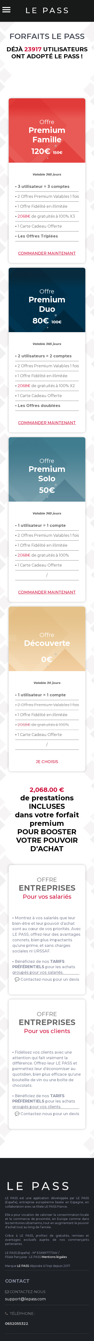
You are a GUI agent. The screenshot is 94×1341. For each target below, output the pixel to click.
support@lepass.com (25, 1299)
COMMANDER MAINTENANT (47, 592)
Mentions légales (54, 1257)
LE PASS (23, 1266)
